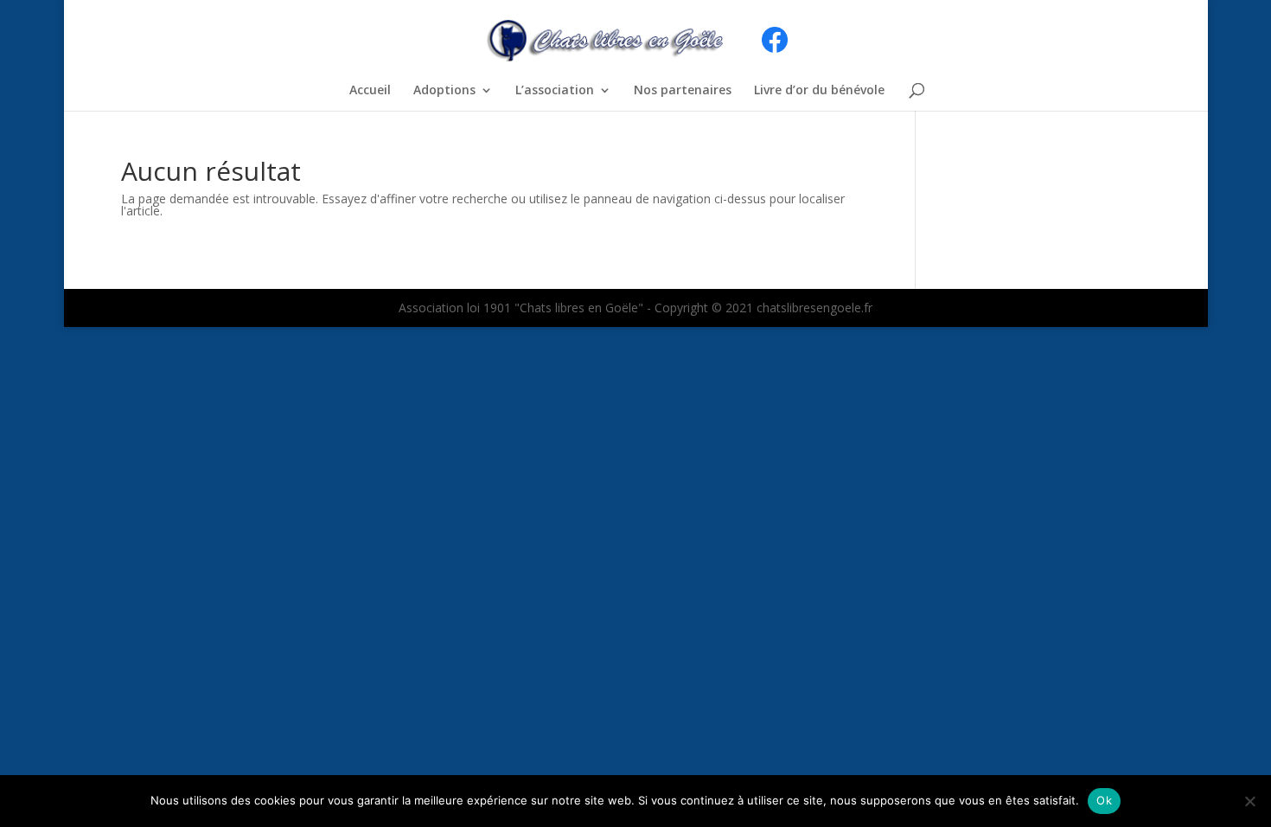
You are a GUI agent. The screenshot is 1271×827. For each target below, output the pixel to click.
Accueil (370, 91)
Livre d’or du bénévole (819, 91)
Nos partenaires (682, 91)
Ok (1104, 800)
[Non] (1249, 801)
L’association (554, 91)
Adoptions (444, 91)
